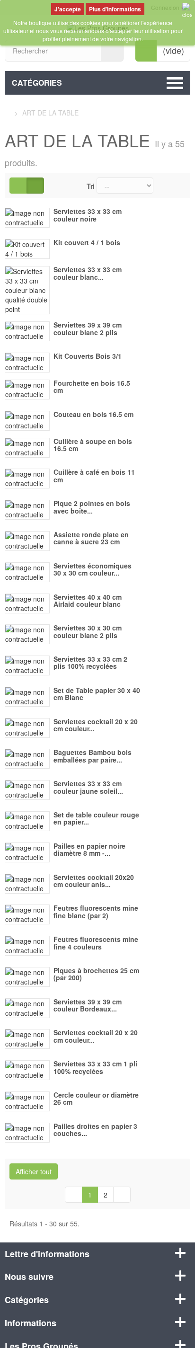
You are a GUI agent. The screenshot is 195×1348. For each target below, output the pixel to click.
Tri (91, 186)
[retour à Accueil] (7, 112)
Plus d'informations (115, 9)
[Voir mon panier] (146, 51)
